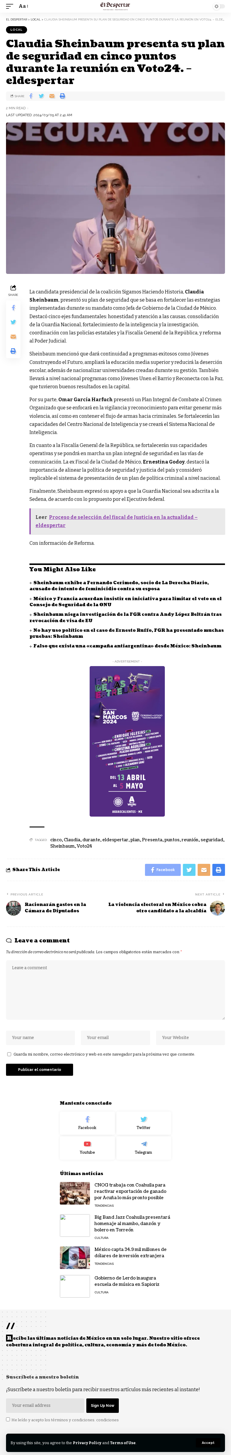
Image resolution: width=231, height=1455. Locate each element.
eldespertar (115, 840)
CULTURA (101, 1237)
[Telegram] (143, 1148)
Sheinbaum (62, 846)
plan (135, 840)
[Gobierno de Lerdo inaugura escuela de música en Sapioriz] (75, 1286)
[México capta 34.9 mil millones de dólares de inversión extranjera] (75, 1257)
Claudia (72, 840)
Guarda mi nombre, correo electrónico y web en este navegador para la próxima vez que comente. (104, 1054)
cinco (56, 840)
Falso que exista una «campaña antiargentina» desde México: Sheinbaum (127, 646)
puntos (172, 840)
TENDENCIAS (104, 1205)
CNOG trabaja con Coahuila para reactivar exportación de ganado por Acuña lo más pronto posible (130, 1191)
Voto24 (84, 846)
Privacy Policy (87, 1443)
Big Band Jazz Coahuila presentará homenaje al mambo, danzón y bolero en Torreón (132, 1224)
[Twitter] (143, 1123)
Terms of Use (123, 1443)
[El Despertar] (115, 6)
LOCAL (17, 29)
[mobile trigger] (11, 6)
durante (91, 840)
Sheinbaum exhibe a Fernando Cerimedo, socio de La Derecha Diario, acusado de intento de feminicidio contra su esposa (119, 586)
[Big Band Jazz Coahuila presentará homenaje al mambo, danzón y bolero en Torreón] (75, 1225)
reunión (190, 840)
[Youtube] (87, 1148)
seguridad (212, 840)
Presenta (152, 840)
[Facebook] (87, 1123)
